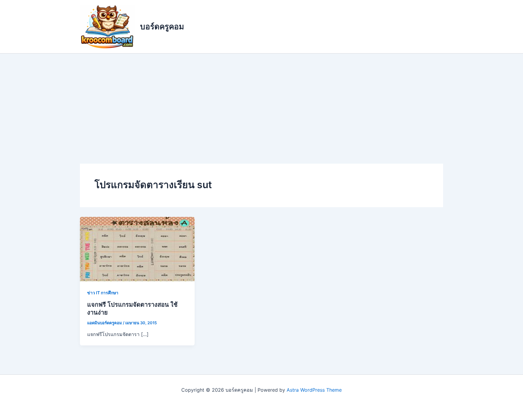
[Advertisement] (261, 99)
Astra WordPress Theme (314, 390)
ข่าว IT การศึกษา (102, 292)
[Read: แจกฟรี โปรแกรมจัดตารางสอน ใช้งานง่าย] (137, 249)
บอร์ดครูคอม (162, 26)
